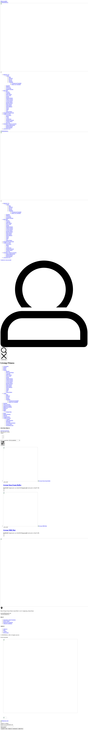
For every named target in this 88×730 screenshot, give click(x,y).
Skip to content (4, 1)
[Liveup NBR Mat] (25, 526)
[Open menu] (1, 72)
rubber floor (20, 728)
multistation (15, 728)
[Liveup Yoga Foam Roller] (26, 480)
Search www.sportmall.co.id (7, 724)
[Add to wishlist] (3, 490)
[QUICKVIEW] (3, 489)
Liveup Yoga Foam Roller (12, 485)
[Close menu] (1, 201)
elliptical (10, 728)
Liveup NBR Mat (9, 530)
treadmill (2, 728)
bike (6, 728)
